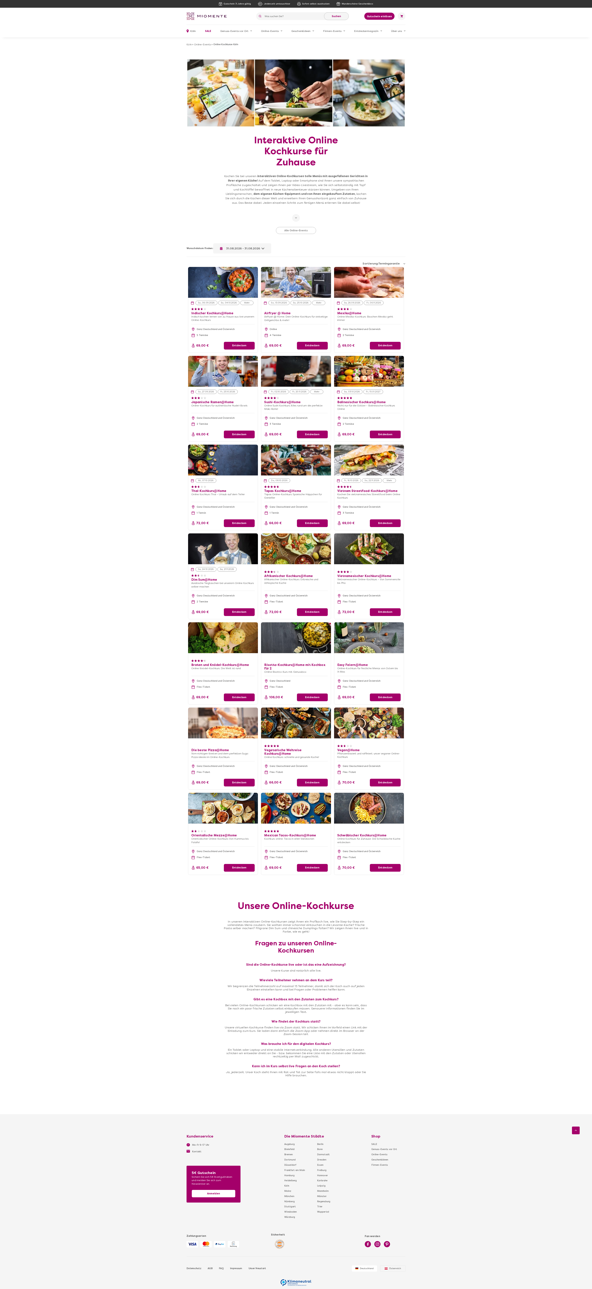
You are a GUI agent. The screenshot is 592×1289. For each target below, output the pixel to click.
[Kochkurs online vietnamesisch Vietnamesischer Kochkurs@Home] (369, 548)
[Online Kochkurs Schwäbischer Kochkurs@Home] (369, 808)
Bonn (320, 1149)
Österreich (395, 1268)
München (289, 1196)
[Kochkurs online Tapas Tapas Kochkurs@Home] (296, 460)
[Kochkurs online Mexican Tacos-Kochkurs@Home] (296, 808)
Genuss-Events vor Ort (234, 31)
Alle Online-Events (296, 230)
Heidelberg (290, 1180)
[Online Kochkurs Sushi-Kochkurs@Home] (296, 371)
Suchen (336, 16)
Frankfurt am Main (294, 1170)
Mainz (287, 1191)
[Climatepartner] (296, 1281)
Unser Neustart (257, 1268)
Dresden (321, 1159)
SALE (208, 31)
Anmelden (213, 1193)
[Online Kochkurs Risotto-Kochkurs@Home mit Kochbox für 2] (296, 637)
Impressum (236, 1268)
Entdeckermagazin (366, 31)
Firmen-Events (332, 31)
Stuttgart (290, 1206)
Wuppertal (323, 1211)
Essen (320, 1165)
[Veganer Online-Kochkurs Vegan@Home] (369, 723)
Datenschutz (194, 1268)
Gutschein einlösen (379, 16)
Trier (319, 1206)
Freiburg (321, 1170)
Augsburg (289, 1144)
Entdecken (239, 345)
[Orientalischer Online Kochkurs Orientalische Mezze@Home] (223, 808)
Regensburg (323, 1201)
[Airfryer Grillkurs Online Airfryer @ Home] (296, 268)
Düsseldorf (290, 1165)
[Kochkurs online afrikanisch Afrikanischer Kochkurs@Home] (296, 548)
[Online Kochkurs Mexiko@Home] (369, 282)
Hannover (322, 1175)
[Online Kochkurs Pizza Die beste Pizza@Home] (223, 723)
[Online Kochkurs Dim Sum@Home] (223, 548)
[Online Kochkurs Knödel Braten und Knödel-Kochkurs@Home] (223, 637)
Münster (322, 1196)
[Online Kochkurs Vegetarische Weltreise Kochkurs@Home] (296, 723)
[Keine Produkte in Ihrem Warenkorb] (401, 16)
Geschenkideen (300, 31)
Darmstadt (323, 1154)
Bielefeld (289, 1149)
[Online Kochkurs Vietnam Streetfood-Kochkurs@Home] (369, 460)
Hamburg (289, 1175)
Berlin (320, 1144)
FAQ (221, 1268)
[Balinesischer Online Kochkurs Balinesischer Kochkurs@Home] (369, 371)
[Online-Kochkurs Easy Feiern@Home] (369, 637)
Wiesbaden (290, 1211)
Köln (189, 44)
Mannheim (323, 1191)
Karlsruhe (322, 1180)
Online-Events (270, 31)
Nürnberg (289, 1201)
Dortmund (290, 1159)
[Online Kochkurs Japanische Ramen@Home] (223, 371)
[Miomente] (208, 16)
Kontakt (196, 1151)
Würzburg (289, 1217)
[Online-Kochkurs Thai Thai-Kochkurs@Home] (223, 460)
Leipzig (321, 1185)
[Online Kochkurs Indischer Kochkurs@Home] (223, 268)
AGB (210, 1268)
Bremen (288, 1154)
